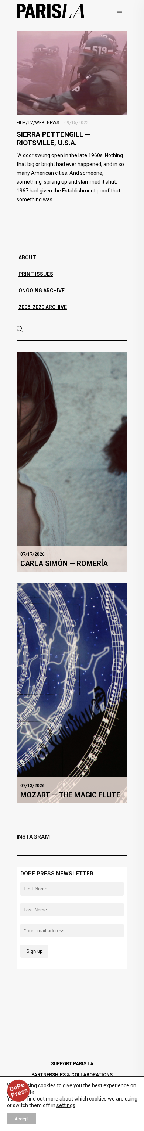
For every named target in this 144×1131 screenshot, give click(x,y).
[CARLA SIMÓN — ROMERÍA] (72, 461)
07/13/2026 (32, 785)
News (53, 122)
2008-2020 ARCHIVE (42, 307)
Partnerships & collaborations (72, 1074)
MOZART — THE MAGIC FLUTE (70, 795)
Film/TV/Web (31, 122)
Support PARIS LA (72, 1063)
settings (65, 1105)
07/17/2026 (32, 554)
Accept (21, 1118)
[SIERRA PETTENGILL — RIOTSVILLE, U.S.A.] (72, 73)
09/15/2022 (76, 122)
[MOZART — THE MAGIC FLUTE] (72, 693)
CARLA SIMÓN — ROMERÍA (64, 563)
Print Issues (35, 274)
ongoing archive (41, 290)
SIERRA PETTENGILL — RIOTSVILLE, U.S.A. (53, 138)
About (27, 257)
